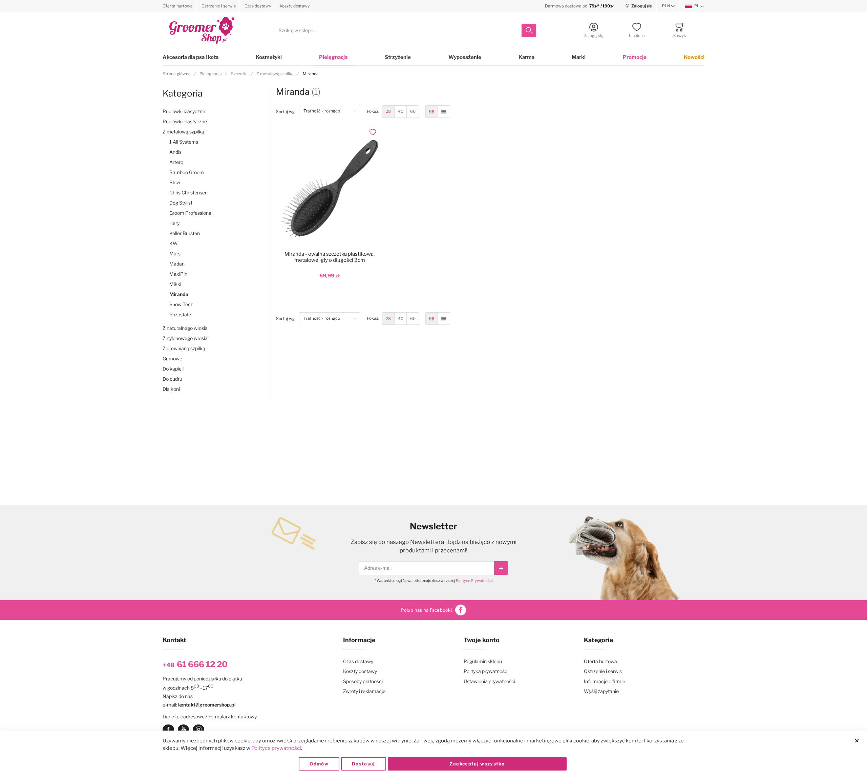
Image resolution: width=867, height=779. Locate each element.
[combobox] (405, 31)
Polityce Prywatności (474, 580)
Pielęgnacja (333, 57)
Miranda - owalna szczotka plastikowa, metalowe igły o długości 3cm (329, 257)
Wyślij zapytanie (601, 691)
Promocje (635, 57)
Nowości (694, 57)
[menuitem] (388, 112)
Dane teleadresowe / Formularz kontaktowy (210, 716)
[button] (668, 6)
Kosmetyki (269, 57)
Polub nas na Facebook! (426, 610)
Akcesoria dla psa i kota (190, 57)
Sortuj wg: (287, 111)
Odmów (319, 763)
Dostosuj (363, 763)
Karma (526, 57)
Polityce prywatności (276, 748)
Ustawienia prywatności (489, 681)
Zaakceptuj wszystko (477, 763)
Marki (579, 57)
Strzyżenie (398, 57)
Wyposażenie (464, 57)
